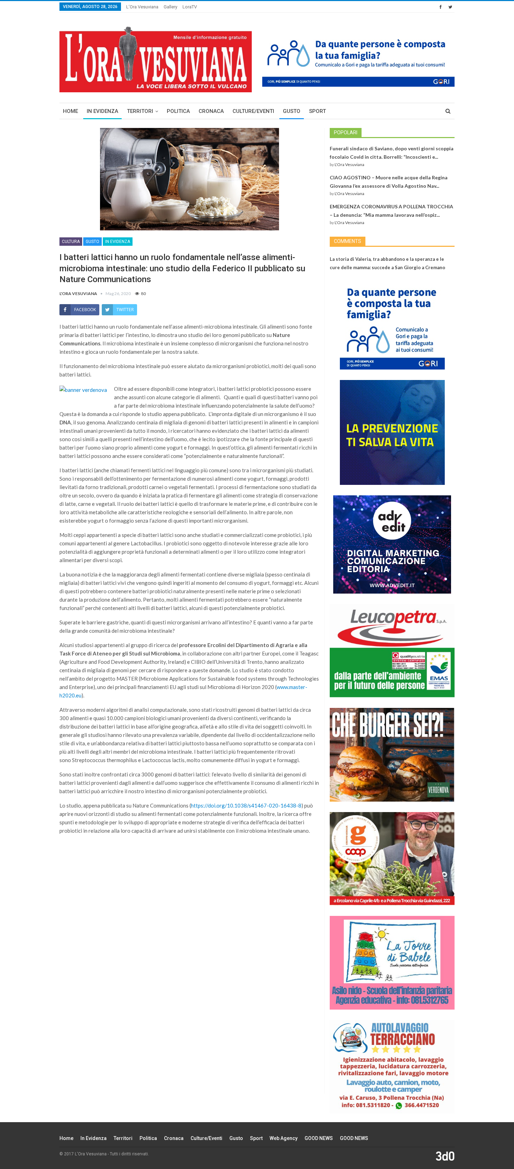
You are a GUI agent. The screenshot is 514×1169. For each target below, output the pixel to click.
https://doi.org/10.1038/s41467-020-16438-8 (246, 805)
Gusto (291, 111)
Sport (317, 111)
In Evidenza (102, 111)
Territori (140, 111)
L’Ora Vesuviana (142, 6)
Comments (347, 241)
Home (70, 111)
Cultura (71, 241)
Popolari (345, 132)
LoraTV (190, 6)
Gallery (170, 6)
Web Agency (284, 1138)
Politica (178, 111)
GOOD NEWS (319, 1138)
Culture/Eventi (253, 111)
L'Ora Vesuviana (349, 164)
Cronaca (211, 111)
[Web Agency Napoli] (445, 1155)
